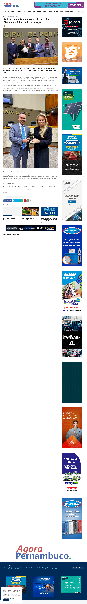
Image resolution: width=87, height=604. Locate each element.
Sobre (72, 602)
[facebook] (73, 568)
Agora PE (6, 11)
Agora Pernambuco (14, 16)
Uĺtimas (19, 11)
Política (61, 11)
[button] (79, 11)
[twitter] (76, 568)
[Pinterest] (25, 200)
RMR (34, 11)
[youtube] (79, 568)
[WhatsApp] (22, 200)
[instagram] (82, 568)
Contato (76, 602)
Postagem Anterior (8, 238)
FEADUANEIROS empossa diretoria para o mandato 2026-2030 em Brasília (11, 218)
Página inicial (6, 16)
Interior (39, 11)
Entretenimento (69, 11)
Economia (45, 11)
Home (67, 602)
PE (25, 11)
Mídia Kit (82, 602)
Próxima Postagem (54, 238)
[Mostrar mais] (30, 200)
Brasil (50, 11)
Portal (12, 11)
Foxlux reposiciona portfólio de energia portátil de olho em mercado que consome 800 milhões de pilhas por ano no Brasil (49, 218)
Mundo (56, 11)
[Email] (27, 200)
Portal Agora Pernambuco (19, 197)
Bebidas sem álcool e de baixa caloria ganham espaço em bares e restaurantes (30, 218)
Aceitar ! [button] (5, 600)
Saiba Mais (11, 598)
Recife (29, 11)
